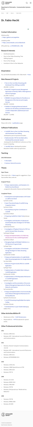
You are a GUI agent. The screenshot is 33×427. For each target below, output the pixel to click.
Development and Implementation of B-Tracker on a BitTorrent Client (18, 198)
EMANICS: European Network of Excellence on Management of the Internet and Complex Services (17, 100)
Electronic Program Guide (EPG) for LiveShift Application (17, 265)
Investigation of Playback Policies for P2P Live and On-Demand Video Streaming (17, 230)
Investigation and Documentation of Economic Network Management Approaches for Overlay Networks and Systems (17, 285)
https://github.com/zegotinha (11, 37)
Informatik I (8, 161)
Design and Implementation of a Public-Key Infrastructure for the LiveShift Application (16, 237)
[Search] (27, 3)
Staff (7, 13)
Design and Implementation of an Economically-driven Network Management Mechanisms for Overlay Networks (18, 294)
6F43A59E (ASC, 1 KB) (17, 46)
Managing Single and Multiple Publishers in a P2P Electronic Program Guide (17, 243)
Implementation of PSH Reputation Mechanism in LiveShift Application (18, 278)
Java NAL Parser (9, 146)
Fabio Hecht (18, 13)
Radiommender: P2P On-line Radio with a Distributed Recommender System (16, 139)
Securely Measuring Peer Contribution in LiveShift (16, 211)
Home (2, 13)
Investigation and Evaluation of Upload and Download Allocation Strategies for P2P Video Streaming (17, 223)
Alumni (12, 13)
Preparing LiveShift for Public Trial (14, 216)
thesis (14, 175)
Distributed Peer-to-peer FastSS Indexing (16, 307)
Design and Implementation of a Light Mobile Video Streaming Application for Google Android (18, 258)
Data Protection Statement (6, 425)
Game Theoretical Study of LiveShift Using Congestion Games (16, 204)
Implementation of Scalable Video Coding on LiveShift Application (17, 271)
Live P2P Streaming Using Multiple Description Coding (17, 301)
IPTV (15, 319)
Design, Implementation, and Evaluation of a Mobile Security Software (17, 186)
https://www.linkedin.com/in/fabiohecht (14, 43)
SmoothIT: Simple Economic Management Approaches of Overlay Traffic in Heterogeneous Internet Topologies (18, 91)
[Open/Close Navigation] (31, 3)
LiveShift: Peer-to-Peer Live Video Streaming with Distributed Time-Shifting (17, 132)
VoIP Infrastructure (21, 317)
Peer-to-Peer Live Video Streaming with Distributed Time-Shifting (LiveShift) (15, 84)
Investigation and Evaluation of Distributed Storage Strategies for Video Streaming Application (16, 251)
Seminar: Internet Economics (13, 163)
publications (16, 123)
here (29, 75)
